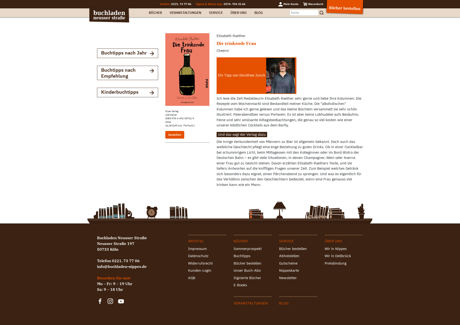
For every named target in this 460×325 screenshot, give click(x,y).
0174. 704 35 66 (234, 4)
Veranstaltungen (185, 13)
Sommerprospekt (248, 248)
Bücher (155, 13)
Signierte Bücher (247, 278)
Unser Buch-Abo (247, 270)
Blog (258, 13)
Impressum (197, 248)
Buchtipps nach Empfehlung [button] (118, 73)
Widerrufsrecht (200, 263)
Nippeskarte (289, 270)
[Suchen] (323, 13)
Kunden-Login (199, 270)
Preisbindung (335, 263)
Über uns (238, 13)
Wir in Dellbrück (338, 256)
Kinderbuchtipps (119, 92)
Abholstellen (289, 256)
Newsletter (288, 278)
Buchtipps (242, 256)
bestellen (174, 134)
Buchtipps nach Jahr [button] (124, 52)
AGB (191, 278)
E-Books (240, 285)
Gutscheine (288, 263)
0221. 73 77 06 (181, 4)
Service (216, 13)
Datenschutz (198, 256)
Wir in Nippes (336, 248)
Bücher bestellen (247, 263)
